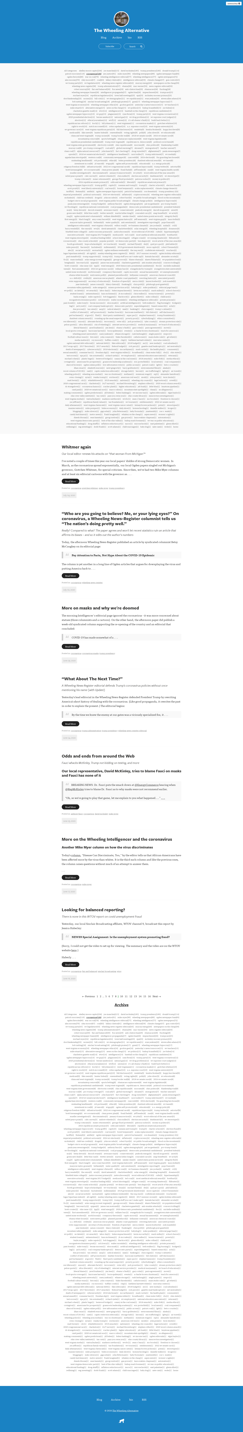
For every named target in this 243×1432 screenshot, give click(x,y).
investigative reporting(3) (149, 222)
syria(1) (88, 377)
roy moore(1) (97, 339)
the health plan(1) (157, 349)
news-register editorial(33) (160, 86)
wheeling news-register (92, 582)
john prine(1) (155, 377)
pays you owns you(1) (117, 395)
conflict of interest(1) (79, 312)
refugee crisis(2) (138, 237)
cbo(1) (166, 352)
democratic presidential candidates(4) (145, 206)
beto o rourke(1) (171, 364)
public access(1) (133, 364)
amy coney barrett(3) (101, 219)
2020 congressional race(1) (75, 383)
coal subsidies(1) (170, 343)
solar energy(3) (140, 228)
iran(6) (150, 169)
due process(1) (79, 308)
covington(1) (69, 361)
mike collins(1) (152, 296)
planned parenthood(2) (118, 274)
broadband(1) (138, 352)
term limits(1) (169, 377)
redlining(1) (71, 426)
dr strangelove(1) (72, 386)
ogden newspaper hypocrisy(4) (109, 191)
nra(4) (69, 209)
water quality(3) (112, 222)
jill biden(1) (109, 392)
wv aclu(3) (173, 213)
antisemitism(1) (93, 293)
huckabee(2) (96, 247)
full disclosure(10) (124, 129)
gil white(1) (172, 336)
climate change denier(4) (166, 188)
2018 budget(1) (134, 343)
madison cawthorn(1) (111, 398)
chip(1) (124, 339)
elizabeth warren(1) (96, 367)
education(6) (144, 163)
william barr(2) (121, 268)
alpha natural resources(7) (88, 151)
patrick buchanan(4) (133, 191)
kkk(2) (132, 253)
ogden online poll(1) (92, 364)
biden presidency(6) (127, 160)
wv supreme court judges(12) (163, 117)
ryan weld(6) (133, 157)
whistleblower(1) (95, 380)
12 (130, 996)
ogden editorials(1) (158, 392)
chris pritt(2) (138, 284)
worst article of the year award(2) (166, 240)
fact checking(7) (123, 151)
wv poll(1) (68, 290)
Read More (70, 481)
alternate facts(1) (95, 321)
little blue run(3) (91, 213)
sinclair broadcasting (107, 971)
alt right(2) (91, 253)
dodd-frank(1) (100, 426)
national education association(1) (152, 355)
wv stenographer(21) (116, 98)
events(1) (128, 330)
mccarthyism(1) (127, 349)
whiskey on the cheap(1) (132, 414)
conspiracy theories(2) (112, 271)
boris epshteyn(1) (114, 330)
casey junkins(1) (106, 333)
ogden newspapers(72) (167, 76)
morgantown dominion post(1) (82, 299)
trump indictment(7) (154, 154)
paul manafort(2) (73, 256)
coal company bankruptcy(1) (100, 305)
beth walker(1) (149, 302)
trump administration (91, 730)
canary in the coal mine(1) (125, 358)
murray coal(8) (75, 147)
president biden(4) (172, 206)
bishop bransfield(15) (151, 107)
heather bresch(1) (115, 312)
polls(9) (142, 132)
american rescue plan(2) (103, 278)
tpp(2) (96, 265)
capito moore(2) (131, 271)
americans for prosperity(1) (89, 361)
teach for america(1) (170, 330)
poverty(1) (169, 293)
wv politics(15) (134, 107)
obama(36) (126, 86)
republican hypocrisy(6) (142, 166)
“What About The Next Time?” (92, 679)
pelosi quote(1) (70, 324)
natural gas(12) (121, 117)
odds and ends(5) (118, 182)
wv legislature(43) (92, 82)
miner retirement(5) (101, 178)
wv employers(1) (128, 355)
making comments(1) (73, 392)
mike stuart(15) (77, 107)
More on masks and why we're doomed (100, 608)
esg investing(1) (85, 426)
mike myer (103, 488)
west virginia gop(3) (157, 219)
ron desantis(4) (150, 191)
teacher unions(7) (168, 147)
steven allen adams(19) (171, 98)
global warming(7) (124, 147)
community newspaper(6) (115, 157)
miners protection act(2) (119, 287)
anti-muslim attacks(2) (152, 262)
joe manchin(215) (111, 70)
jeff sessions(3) (140, 219)
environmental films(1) (151, 367)
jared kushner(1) (96, 327)
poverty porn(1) (132, 318)
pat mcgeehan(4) (152, 203)
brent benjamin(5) (125, 188)
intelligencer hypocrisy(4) (165, 200)
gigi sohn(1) (106, 411)
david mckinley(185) (130, 70)
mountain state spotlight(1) (136, 389)
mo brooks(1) (153, 398)
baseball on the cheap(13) (136, 110)
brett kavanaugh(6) (74, 169)
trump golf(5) (101, 185)
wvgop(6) (110, 163)
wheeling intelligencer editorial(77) (115, 76)
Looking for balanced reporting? (93, 910)
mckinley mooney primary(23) (158, 95)
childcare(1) (165, 296)
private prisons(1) (167, 299)
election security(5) (139, 175)
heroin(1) (140, 370)
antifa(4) (90, 191)
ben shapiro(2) (144, 240)
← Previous (88, 996)
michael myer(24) (80, 95)
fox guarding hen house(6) (168, 157)
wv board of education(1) (169, 324)
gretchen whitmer (90, 488)
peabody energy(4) (143, 209)
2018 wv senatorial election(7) (92, 154)
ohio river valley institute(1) (83, 395)
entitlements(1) (146, 401)
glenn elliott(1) (137, 296)
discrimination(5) (100, 172)
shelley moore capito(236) (90, 70)
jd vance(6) (99, 163)
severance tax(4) (111, 209)
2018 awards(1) (145, 358)
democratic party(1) (123, 305)
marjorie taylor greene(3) (81, 222)
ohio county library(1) (137, 395)
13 (135, 996)
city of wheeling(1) (102, 324)
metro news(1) (96, 414)
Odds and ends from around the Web (98, 756)
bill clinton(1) (152, 312)
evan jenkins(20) (152, 98)
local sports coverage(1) (76, 330)
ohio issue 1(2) (86, 265)
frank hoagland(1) (112, 414)
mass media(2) (76, 259)
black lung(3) (84, 219)
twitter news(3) (106, 213)
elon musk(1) (113, 302)
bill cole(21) (99, 98)
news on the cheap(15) (116, 107)
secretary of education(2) (99, 281)
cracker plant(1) (110, 386)
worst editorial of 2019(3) (143, 231)
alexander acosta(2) (169, 256)
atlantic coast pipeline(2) (126, 278)
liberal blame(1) (80, 327)
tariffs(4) (70, 191)
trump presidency (117, 488)
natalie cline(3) (129, 216)
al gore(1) (89, 315)
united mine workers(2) (76, 271)
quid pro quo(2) (157, 243)
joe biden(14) (168, 107)
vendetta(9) (139, 129)
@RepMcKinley (74, 789)
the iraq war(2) (136, 250)
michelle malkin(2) (171, 265)
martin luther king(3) (124, 213)
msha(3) (166, 225)
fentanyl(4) (80, 191)
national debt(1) (103, 343)
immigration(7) (152, 147)
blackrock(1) (123, 296)
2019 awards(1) (111, 380)
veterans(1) (173, 355)
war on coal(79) (92, 76)
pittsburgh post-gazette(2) (157, 284)
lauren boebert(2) (153, 281)
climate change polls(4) (142, 200)
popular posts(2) (107, 240)
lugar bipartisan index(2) (74, 253)
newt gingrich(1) (113, 367)
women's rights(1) (166, 414)
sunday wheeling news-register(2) (112, 253)
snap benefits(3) (160, 213)
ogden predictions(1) (94, 392)
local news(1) (157, 361)
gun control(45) (173, 79)
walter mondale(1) (119, 299)
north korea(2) (94, 271)
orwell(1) (173, 380)
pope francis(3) (168, 222)
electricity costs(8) (106, 144)
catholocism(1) (140, 336)
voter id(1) (121, 321)
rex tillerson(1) (69, 321)
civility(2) (87, 278)
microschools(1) (141, 423)
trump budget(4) (98, 203)
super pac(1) (132, 315)
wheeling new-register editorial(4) (166, 194)
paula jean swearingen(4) (78, 203)
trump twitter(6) (161, 166)
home (175, 426)
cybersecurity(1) (94, 349)
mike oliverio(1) (92, 411)
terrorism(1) (109, 321)
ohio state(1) (175, 352)
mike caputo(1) (94, 296)
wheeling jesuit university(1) (85, 333)
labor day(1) (105, 290)
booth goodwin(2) (75, 243)
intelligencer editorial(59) (134, 79)
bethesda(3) (99, 222)
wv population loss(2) (171, 259)
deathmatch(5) (156, 175)
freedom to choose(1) (170, 398)
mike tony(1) (82, 302)
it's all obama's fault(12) (139, 120)
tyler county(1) (151, 321)
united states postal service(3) (150, 216)
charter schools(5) (157, 185)
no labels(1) (80, 290)
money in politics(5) (161, 178)
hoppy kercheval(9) (171, 129)
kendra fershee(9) (153, 129)
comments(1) (173, 349)
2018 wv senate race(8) (142, 135)
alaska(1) (167, 367)
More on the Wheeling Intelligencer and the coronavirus (117, 839)
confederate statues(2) (154, 250)
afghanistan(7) (154, 151)
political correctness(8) (164, 141)
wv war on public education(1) (161, 420)
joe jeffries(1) (75, 401)
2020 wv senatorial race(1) (95, 389)
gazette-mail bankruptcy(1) (153, 346)
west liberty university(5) (92, 188)
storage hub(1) (127, 370)
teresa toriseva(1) (156, 293)
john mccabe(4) (110, 197)
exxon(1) (82, 321)
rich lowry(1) (103, 299)
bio (130, 37)
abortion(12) (80, 120)
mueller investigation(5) (80, 172)
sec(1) (145, 343)
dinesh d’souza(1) (81, 417)
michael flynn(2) (134, 243)
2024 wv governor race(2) (102, 268)
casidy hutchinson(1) (79, 414)
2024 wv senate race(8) (163, 135)
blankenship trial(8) (169, 144)
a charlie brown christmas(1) (146, 330)
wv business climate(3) (138, 225)
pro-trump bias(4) (169, 203)
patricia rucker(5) (142, 178)
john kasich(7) (108, 151)
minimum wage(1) (144, 374)
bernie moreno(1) (97, 302)
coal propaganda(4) (119, 206)
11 (126, 996)
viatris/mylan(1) (93, 398)
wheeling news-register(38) (84, 86)
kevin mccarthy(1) (141, 290)
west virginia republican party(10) (100, 129)
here (73, 950)
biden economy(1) (109, 408)
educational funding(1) (76, 423)
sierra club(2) (138, 281)
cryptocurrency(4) (141, 194)
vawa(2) (67, 268)
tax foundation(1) (116, 401)
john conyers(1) (107, 336)
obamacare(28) (151, 89)
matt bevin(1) (73, 380)
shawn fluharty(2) (152, 259)
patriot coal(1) (148, 364)
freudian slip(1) (102, 352)
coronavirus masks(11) (146, 123)
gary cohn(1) (137, 327)
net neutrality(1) (174, 346)
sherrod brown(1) (74, 364)
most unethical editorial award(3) (150, 234)
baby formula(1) (137, 411)
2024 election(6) (147, 157)
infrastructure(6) (94, 166)
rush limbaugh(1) (139, 333)
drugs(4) (98, 197)
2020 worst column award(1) (168, 383)
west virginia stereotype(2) (76, 237)
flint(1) (98, 315)
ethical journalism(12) (97, 120)
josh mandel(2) (169, 281)
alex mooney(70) (72, 79)
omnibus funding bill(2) (100, 237)
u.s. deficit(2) (75, 278)
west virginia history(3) (122, 219)
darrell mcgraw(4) (161, 209)
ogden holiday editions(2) (170, 253)
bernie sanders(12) (104, 117)
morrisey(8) (139, 144)
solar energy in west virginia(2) (98, 259)
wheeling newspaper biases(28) (85, 92)
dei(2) (146, 243)
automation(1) (164, 417)
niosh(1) (144, 377)
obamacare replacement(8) (129, 138)
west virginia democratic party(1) (85, 420)
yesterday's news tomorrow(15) (149, 104)
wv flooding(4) (71, 206)
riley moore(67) (88, 79)
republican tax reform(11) (79, 123)
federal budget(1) (119, 346)
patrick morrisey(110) (75, 73)
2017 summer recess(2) (147, 253)
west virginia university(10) (161, 126)
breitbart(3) (172, 234)
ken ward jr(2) (82, 262)
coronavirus (233, 3)
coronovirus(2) (69, 240)
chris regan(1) (147, 308)
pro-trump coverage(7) (93, 147)
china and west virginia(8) (82, 135)
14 (140, 996)
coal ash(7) (110, 147)
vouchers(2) (171, 250)
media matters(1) (82, 339)
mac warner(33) (140, 86)
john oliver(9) (153, 132)
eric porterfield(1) (142, 361)
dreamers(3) (174, 228)
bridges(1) (176, 302)
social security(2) (83, 250)
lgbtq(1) (165, 370)
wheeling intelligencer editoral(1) (143, 299)
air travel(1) (176, 370)
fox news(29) (117, 89)
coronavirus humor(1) (91, 386)
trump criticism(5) (83, 178)
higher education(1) (127, 386)
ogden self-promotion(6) (126, 163)
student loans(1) (77, 293)
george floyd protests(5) (122, 178)
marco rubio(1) (115, 389)
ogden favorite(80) (75, 76)
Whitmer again (76, 447)
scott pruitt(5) (74, 188)
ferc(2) (159, 265)
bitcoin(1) (94, 336)
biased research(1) (159, 305)
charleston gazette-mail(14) (85, 110)
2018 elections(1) (110, 349)
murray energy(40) (143, 82)
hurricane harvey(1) (97, 330)
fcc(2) (66, 259)
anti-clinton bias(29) (134, 89)
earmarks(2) (97, 250)
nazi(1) (125, 308)
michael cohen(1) (72, 358)
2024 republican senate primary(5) (93, 182)
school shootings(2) (121, 237)
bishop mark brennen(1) (135, 420)
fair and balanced (89, 971)
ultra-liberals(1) (86, 324)
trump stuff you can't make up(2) (128, 256)
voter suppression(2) (78, 281)
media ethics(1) (173, 358)
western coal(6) (95, 157)
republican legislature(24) (101, 95)
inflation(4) (127, 194)
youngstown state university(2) (167, 268)
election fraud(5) (173, 185)
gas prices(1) (126, 417)
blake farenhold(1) (124, 336)
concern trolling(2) (171, 262)
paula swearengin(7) (171, 151)
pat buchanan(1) (76, 315)
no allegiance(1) (166, 389)
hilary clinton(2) (113, 284)
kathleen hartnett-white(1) (140, 339)
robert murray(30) (82, 89)
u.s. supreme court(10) (137, 126)
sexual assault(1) (70, 352)
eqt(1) (156, 374)
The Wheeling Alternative (125, 1410)
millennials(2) (110, 247)
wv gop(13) (101, 113)
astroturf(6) (175, 166)
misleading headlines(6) (81, 160)
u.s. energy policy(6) (161, 163)
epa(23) (140, 95)
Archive (117, 37)
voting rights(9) (130, 132)
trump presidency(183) (150, 70)
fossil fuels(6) (126, 169)
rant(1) (90, 370)
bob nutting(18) (79, 101)
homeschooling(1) (140, 408)
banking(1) (135, 308)
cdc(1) (83, 380)
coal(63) (100, 79)
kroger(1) (172, 408)
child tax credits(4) (85, 197)
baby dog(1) (145, 426)
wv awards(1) (92, 290)
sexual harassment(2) (149, 271)
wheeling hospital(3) (158, 228)
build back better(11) (160, 120)
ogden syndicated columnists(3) (88, 216)
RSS (140, 37)
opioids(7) (72, 154)
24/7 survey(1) (108, 383)
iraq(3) (69, 216)
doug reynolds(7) (139, 151)
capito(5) (112, 185)
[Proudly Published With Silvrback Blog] (121, 1422)
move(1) (167, 327)
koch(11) (96, 123)
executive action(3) (75, 234)
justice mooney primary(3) (100, 231)
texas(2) (122, 243)
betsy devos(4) (80, 209)
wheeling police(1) (73, 374)
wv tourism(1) (132, 401)
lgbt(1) (159, 364)
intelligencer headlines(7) (118, 154)
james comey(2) (97, 284)
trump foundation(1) (166, 315)
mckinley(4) (69, 197)
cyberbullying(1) (148, 318)
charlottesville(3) (125, 228)
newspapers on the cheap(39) (166, 82)
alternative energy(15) (95, 107)
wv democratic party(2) (126, 240)
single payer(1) (155, 333)
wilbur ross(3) (120, 225)
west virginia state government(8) (81, 144)
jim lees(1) (109, 327)
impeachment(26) (150, 92)
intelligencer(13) (116, 110)
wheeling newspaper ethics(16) (104, 104)
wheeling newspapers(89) (143, 73)
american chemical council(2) (162, 274)
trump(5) (143, 185)
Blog (103, 37)
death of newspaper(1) (75, 349)
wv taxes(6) (168, 160)
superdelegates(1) (142, 305)
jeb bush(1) (142, 386)
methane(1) (129, 374)
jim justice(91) (109, 73)
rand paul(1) (77, 389)
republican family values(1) (95, 401)
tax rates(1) (92, 308)
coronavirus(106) (93, 73)
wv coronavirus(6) (92, 169)
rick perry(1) (134, 346)
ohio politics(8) (152, 144)
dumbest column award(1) (81, 318)
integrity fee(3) (171, 216)
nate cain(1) (157, 426)
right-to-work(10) (79, 126)
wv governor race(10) (74, 129)
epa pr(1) (84, 355)
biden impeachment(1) (122, 290)
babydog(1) (136, 287)
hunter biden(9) (101, 132)
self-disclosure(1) (167, 312)
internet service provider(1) (124, 324)
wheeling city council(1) (142, 380)
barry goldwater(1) (131, 367)
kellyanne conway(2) (139, 274)
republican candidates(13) (160, 110)
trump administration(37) (109, 86)
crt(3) (174, 225)
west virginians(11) (125, 123)
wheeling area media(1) (92, 374)
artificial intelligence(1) (130, 302)
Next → (157, 996)
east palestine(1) (157, 423)
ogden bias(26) (134, 92)
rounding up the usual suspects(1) (109, 318)
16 (149, 996)
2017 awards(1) (103, 346)
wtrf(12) (112, 120)
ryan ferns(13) (128, 113)
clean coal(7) (69, 151)
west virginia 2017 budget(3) (98, 234)
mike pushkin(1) (150, 287)
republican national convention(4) (94, 206)
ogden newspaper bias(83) (167, 73)
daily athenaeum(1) (73, 404)
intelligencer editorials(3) (79, 225)
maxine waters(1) (76, 408)
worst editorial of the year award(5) (159, 172)
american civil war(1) (130, 377)
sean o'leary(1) (138, 398)
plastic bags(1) (88, 358)
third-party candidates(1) (114, 315)
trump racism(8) (102, 135)
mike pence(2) (72, 247)
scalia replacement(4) (144, 188)
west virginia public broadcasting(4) (114, 200)
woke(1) (167, 426)
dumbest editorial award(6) (149, 160)
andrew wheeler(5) (107, 175)
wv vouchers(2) (110, 243)
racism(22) (88, 98)
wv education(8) (168, 132)
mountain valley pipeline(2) (79, 287)
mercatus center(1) (161, 339)
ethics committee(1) (166, 318)
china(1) (153, 389)
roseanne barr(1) (86, 352)
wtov (119, 971)
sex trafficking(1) (153, 370)
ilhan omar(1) (80, 367)
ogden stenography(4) (133, 203)
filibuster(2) (174, 237)
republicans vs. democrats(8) (139, 141)
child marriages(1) (130, 426)
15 (144, 996)
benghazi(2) (70, 262)
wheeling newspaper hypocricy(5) (78, 185)
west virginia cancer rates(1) (120, 404)
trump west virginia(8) (115, 141)
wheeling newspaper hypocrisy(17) (157, 101)
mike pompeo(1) (92, 408)
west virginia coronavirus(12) (165, 113)
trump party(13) (144, 113)
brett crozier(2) (71, 265)
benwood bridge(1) (104, 358)
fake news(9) (87, 132)
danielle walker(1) (158, 408)
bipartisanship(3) (171, 231)
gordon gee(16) (126, 104)
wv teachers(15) (171, 104)
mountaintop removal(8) (89, 138)
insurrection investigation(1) (161, 395)
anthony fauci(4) (115, 203)
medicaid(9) (74, 132)
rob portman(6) (100, 160)
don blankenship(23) (72, 98)
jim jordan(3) (155, 225)
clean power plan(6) (110, 169)
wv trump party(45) (74, 82)
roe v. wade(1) (165, 411)
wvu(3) (97, 228)
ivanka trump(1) (100, 377)
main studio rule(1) (156, 336)
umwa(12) (122, 120)
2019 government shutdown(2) (131, 247)
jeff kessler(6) (140, 169)
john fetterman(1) (120, 411)
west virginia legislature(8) (154, 138)
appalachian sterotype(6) (75, 157)
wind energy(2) (107, 265)
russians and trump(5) (127, 185)
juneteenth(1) (152, 411)
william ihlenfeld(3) (112, 216)
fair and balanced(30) (101, 89)
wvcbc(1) (126, 398)
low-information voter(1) (114, 364)
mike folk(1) (159, 358)
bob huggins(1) (109, 296)
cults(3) (159, 231)
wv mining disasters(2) (157, 237)
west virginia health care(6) (167, 169)
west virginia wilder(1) (120, 352)
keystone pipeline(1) (170, 386)
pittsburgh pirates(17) (120, 101)
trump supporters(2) (92, 256)
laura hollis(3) (174, 219)
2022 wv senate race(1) (165, 401)
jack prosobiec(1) (135, 321)
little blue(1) (154, 386)
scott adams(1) (114, 426)
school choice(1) (173, 290)
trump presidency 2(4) (168, 191)
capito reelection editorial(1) (106, 370)
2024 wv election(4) (111, 194)
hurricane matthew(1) (134, 312)
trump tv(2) (107, 256)
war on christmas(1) (113, 374)
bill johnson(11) (108, 123)
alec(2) (71, 250)
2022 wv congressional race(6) (116, 166)
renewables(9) (116, 132)
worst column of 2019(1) (74, 370)
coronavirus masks (90, 653)
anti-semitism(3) (128, 222)
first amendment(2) (80, 268)
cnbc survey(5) (91, 175)
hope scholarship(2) (93, 243)
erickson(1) (114, 377)
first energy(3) (71, 219)
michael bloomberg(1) (126, 383)
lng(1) (71, 305)
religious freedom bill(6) (74, 166)
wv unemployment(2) (169, 271)
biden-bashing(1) (123, 392)
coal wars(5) (110, 188)
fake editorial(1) (119, 343)
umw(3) (174, 209)
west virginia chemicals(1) (95, 404)
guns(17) (136, 101)
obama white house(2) (78, 274)
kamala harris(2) (152, 256)
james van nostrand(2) (110, 262)
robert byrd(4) (125, 197)
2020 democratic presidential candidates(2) (135, 265)
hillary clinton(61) (113, 79)
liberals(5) (131, 182)
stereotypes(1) (173, 404)
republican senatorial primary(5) (152, 182)
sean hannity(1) (97, 417)
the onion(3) (86, 228)
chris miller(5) (123, 175)
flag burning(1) (163, 302)
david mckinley (101, 813)
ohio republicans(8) (123, 144)
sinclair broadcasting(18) (99, 101)
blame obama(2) (136, 259)
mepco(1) (167, 333)
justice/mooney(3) (122, 231)
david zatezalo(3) (108, 228)
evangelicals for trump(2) (141, 268)
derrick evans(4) (95, 209)
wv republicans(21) (135, 98)
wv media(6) (170, 154)
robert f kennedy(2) (169, 247)
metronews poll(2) (98, 274)
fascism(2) (84, 247)
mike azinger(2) (99, 287)
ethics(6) (113, 160)
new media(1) (155, 343)
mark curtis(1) (142, 349)
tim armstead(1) (97, 355)
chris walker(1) (140, 293)
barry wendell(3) (72, 228)
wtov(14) (103, 110)
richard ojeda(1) (112, 355)
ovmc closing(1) (76, 377)
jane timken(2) (82, 284)
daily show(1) (125, 408)
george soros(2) (120, 259)
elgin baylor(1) (174, 392)
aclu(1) (172, 305)
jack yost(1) (81, 305)
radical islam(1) (114, 308)
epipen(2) (95, 262)
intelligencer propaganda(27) (113, 92)
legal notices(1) (160, 380)
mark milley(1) (157, 290)
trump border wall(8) (120, 135)
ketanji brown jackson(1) (145, 404)
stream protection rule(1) (170, 321)
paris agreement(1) (153, 327)
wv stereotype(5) (172, 175)
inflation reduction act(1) (112, 423)
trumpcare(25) (166, 92)
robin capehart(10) (117, 126)
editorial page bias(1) (168, 287)
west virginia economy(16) (77, 104)
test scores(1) (72, 355)
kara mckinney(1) (109, 293)
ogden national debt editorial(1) (80, 343)
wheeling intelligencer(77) (144, 76)
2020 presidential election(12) (81, 117)
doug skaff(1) (93, 423)
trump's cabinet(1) (163, 308)
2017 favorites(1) (87, 346)
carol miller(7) (137, 154)
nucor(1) (128, 423)
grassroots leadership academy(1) (117, 361)
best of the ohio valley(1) (112, 420)
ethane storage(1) (122, 333)
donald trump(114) (170, 70)
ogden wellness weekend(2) (117, 250)
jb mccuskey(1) (125, 293)
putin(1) (161, 404)
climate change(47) (155, 79)
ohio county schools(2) (88, 240)
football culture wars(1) (78, 336)
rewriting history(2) (147, 278)
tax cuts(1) (101, 395)
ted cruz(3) (129, 234)
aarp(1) (102, 308)
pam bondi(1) (69, 302)
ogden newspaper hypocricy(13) (80, 113)
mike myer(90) (124, 73)
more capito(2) (153, 247)
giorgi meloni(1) (112, 417)
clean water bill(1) (153, 352)
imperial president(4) (72, 194)
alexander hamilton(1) (170, 374)
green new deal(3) (74, 213)
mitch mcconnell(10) (98, 126)
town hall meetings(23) (125, 95)
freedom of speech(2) (121, 281)
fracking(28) (165, 89)
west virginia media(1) (75, 398)
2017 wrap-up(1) (70, 346)
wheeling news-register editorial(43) (118, 82)
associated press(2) (166, 278)
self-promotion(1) (98, 312)
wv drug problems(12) (139, 117)
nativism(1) (125, 380)
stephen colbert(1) (146, 383)
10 (121, 996)
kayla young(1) (80, 296)
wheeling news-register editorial (132, 730)
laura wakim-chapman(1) (145, 417)
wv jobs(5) (137, 172)
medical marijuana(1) (147, 324)
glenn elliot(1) (172, 423)
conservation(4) (126, 209)
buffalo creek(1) (112, 339)
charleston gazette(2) (131, 262)
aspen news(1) (150, 414)
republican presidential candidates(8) (87, 141)
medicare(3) (118, 234)
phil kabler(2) (171, 243)
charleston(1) (94, 383)
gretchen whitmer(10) (167, 123)
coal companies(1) (173, 361)
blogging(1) (78, 411)
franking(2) (126, 284)
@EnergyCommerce (147, 784)
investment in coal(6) (84, 163)
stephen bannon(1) (147, 315)
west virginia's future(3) (102, 225)
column (75, 855)
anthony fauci (77, 813)
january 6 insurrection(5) (120, 172)
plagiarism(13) (114, 113)
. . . (163, 798)
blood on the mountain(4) (169, 197)
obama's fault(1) (123, 327)
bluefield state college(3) (76, 231)
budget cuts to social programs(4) (82, 200)
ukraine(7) (138, 147)
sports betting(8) (108, 138)
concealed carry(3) (143, 213)
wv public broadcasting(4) (144, 197)
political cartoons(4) (92, 194)
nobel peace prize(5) (74, 175)
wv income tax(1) (140, 392)
